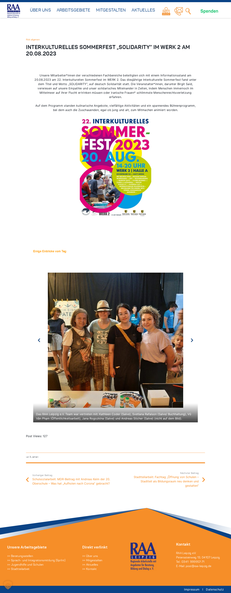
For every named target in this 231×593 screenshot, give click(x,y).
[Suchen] (188, 11)
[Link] (166, 11)
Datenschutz (215, 589)
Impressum (191, 589)
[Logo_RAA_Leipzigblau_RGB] (13, 11)
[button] (8, 585)
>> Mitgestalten (92, 560)
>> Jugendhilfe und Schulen (25, 564)
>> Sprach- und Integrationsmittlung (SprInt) (36, 560)
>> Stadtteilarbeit (18, 569)
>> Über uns (90, 556)
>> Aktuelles (90, 564)
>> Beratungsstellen (20, 556)
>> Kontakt (89, 569)
